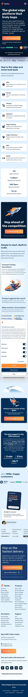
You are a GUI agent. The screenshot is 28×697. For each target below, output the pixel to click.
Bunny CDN (18, 588)
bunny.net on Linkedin (16, 667)
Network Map (4, 616)
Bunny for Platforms (20, 609)
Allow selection (14, 370)
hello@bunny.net (19, 626)
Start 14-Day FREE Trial (12, 418)
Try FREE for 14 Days (10, 38)
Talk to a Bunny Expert (10, 572)
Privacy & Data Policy (10, 692)
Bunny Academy (5, 600)
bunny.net (6, 585)
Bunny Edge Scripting (21, 603)
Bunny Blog (4, 590)
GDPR (22, 690)
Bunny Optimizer (19, 590)
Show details (21, 361)
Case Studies (4, 596)
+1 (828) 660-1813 (7, 646)
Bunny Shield (18, 605)
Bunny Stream (19, 594)
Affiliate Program (5, 598)
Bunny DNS (18, 596)
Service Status (19, 622)
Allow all (14, 365)
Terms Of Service (6, 690)
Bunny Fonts (18, 607)
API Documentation (6, 624)
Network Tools (4, 620)
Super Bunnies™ (19, 620)
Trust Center (18, 624)
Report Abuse (20, 692)
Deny (14, 374)
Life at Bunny (4, 594)
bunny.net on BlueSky (7, 667)
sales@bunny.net (7, 644)
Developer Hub (5, 622)
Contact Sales (7, 651)
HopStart (3, 626)
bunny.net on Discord (20, 667)
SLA (16, 616)
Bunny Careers (5, 592)
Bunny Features (5, 618)
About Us (3, 588)
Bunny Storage (19, 592)
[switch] (25, 348)
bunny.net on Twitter (11, 667)
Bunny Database (19, 601)
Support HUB (18, 618)
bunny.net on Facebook (2, 667)
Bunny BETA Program (7, 601)
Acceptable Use (15, 690)
